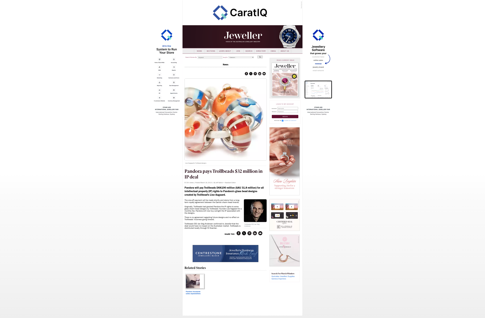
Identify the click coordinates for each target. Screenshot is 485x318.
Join (238, 51)
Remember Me (277, 120)
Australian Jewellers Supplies (283, 276)
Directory (261, 51)
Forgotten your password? (290, 120)
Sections (211, 51)
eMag (273, 51)
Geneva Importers (279, 279)
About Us (285, 51)
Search (249, 51)
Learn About (225, 51)
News (199, 51)
